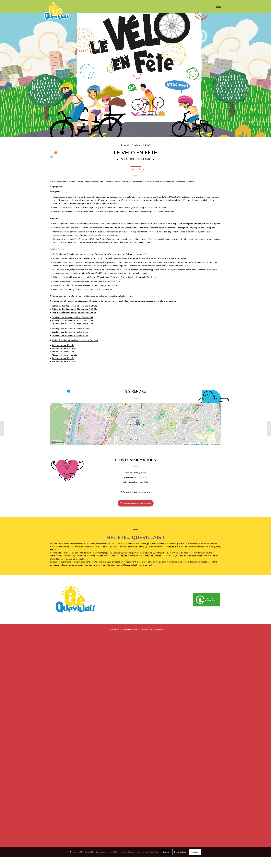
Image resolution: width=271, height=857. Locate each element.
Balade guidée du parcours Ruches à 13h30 (71, 328)
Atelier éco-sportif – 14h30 (64, 348)
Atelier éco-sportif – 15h (63, 351)
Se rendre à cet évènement (136, 492)
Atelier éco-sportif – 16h (63, 358)
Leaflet (185, 444)
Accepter (195, 852)
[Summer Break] (2, 428)
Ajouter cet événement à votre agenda (135, 503)
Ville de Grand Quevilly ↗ (152, 629)
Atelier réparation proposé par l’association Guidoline (75, 340)
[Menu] (217, 6)
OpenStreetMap (195, 444)
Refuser (166, 852)
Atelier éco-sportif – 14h (63, 345)
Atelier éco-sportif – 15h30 (64, 355)
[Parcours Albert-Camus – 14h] (269, 428)
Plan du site (114, 629)
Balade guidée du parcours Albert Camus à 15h (72, 320)
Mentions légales (131, 629)
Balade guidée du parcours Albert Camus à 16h (72, 323)
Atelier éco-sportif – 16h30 (64, 361)
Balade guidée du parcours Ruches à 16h (70, 335)
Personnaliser (180, 852)
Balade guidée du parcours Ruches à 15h (70, 332)
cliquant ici (58, 203)
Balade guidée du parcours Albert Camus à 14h (72, 317)
